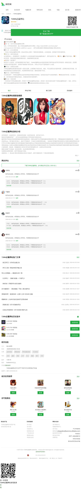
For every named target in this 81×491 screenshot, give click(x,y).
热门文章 (49, 90)
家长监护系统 (56, 435)
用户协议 (55, 429)
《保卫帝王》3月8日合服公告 (11, 262)
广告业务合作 (30, 433)
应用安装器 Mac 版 (6, 426)
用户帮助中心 (56, 424)
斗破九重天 (13, 388)
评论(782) (28, 90)
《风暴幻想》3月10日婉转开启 (11, 305)
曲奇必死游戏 (68, 388)
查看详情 (75, 322)
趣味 (13, 356)
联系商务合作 (30, 431)
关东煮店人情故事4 (40, 410)
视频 (32, 356)
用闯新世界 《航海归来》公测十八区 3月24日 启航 (17, 294)
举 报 (1, 486)
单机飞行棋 (13, 410)
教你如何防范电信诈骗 (74, 441)
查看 (13, 393)
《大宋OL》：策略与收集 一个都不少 (13, 278)
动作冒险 (9, 352)
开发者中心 (30, 429)
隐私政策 (7, 365)
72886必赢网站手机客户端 (8, 424)
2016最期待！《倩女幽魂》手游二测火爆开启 (16, 289)
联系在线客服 (76, 438)
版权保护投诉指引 (57, 433)
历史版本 (69, 90)
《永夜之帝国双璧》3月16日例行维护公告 (14, 310)
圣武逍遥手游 (68, 410)
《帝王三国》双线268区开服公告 (12, 268)
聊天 (37, 356)
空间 (42, 356)
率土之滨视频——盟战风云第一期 (12, 273)
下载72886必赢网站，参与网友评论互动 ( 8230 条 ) (40, 165)
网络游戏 (17, 352)
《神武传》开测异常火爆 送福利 (11, 283)
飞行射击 (35, 352)
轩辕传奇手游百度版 (40, 388)
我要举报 (55, 437)
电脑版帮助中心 (57, 426)
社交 (27, 356)
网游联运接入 (30, 435)
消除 (17, 356)
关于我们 (29, 424)
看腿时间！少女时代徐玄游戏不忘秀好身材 (15, 299)
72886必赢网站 (6, 4)
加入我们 (29, 426)
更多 (78, 160)
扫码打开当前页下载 (72, 27)
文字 (22, 356)
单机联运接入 (30, 437)
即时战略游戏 (26, 352)
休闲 (8, 356)
